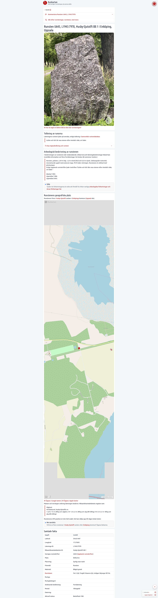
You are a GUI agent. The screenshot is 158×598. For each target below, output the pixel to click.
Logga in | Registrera (148, 594)
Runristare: (48, 573)
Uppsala (88, 198)
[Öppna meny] (155, 587)
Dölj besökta (146, 592)
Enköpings (75, 198)
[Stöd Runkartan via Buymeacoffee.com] (154, 3)
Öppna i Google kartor (53, 501)
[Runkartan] (45, 3)
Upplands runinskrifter (85, 554)
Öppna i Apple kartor (71, 501)
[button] (79, 348)
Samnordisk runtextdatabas (90, 136)
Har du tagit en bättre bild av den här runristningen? (63, 127)
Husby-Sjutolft (61, 198)
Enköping (86, 525)
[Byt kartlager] (111, 349)
